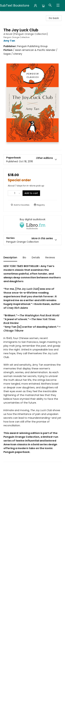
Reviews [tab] (50, 257)
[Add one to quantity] (19, 193)
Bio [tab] (24, 257)
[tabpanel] (32, 363)
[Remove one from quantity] (10, 193)
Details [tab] (36, 257)
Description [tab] (10, 257)
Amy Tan (9, 40)
